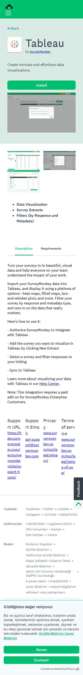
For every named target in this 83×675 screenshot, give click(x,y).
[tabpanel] (41, 334)
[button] (78, 492)
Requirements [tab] (51, 248)
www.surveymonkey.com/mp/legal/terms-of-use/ (68, 456)
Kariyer (56, 529)
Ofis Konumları (37, 529)
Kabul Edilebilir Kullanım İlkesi (48, 561)
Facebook (33, 509)
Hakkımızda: (13, 524)
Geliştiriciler (68, 514)
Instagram (33, 514)
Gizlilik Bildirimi (51, 633)
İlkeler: (9, 544)
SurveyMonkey (40, 52)
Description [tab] (24, 248)
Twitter (48, 509)
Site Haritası (35, 535)
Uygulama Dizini (60, 524)
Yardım (52, 535)
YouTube (50, 514)
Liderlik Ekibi (35, 524)
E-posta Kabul (36, 581)
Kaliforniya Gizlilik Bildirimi (45, 555)
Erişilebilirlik (59, 581)
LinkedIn (63, 509)
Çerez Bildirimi (36, 587)
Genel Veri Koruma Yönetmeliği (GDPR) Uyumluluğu (48, 573)
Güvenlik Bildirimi (38, 566)
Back (15, 28)
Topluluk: (11, 509)
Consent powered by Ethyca (57, 668)
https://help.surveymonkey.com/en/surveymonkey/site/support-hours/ (14, 455)
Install (41, 85)
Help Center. (49, 383)
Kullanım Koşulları (39, 544)
